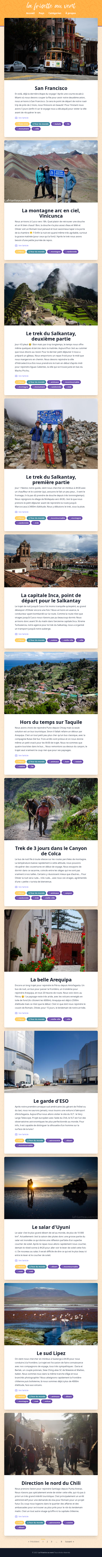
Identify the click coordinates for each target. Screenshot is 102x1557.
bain (67, 761)
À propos (70, 13)
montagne (55, 251)
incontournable (72, 382)
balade (58, 124)
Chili (21, 1140)
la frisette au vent (51, 5)
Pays (41, 13)
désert (69, 1140)
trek (69, 387)
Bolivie (22, 1266)
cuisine (54, 640)
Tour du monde (41, 124)
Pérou (21, 251)
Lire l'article (23, 118)
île (68, 124)
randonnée (72, 251)
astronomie (54, 1140)
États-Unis (23, 124)
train (21, 1271)
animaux (55, 382)
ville (37, 128)
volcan (48, 1401)
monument (24, 128)
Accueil (30, 13)
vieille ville (68, 640)
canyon (68, 893)
